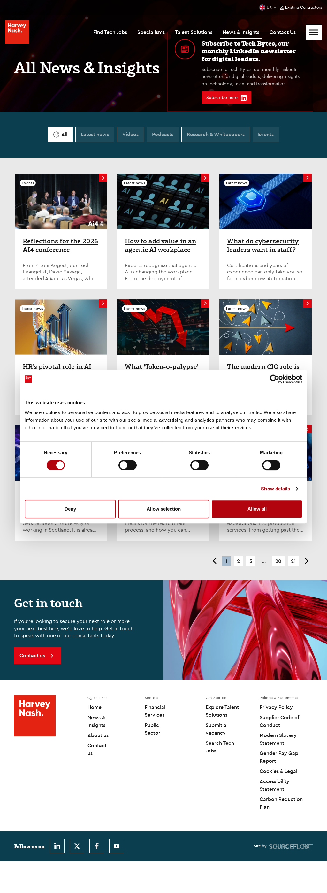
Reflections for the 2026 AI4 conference (60, 245)
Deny (70, 509)
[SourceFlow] (291, 846)
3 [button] (250, 561)
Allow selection (164, 509)
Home (94, 707)
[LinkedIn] (57, 846)
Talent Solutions (193, 32)
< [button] (214, 561)
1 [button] (226, 561)
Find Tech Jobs (110, 32)
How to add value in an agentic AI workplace (160, 245)
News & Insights (241, 32)
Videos (130, 134)
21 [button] (293, 561)
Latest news (95, 134)
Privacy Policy (276, 707)
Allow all (257, 509)
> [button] (306, 561)
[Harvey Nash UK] (17, 32)
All (64, 134)
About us (98, 735)
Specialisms (151, 32)
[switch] (127, 465)
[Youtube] (116, 846)
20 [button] (278, 561)
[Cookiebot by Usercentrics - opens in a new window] (274, 379)
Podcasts (162, 134)
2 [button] (238, 561)
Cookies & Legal (278, 771)
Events (266, 134)
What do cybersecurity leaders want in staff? (263, 245)
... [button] (264, 561)
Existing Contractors (303, 7)
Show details (275, 488)
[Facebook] (96, 846)
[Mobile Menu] (314, 32)
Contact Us (283, 32)
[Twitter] (77, 846)
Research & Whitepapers (216, 134)
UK (269, 7)
